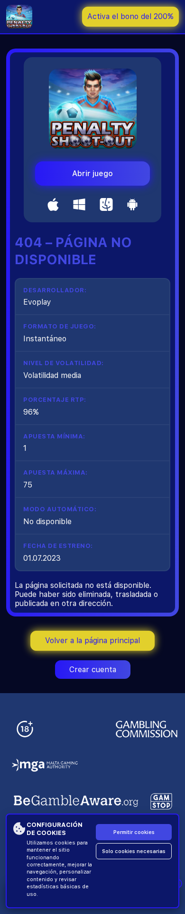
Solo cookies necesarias (134, 851)
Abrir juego (92, 173)
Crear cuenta (92, 669)
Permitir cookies (134, 832)
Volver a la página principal (92, 640)
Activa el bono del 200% (130, 16)
